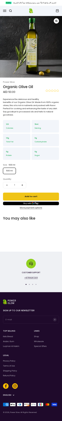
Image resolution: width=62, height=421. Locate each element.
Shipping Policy (10, 370)
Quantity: (7, 179)
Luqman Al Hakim (11, 346)
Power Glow (9, 82)
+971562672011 (31, 277)
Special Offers (40, 346)
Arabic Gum (8, 341)
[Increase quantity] (22, 185)
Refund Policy (9, 375)
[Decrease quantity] (7, 185)
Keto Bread (8, 336)
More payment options (31, 207)
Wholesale (39, 341)
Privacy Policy (9, 361)
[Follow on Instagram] (15, 386)
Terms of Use (9, 366)
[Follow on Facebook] (6, 386)
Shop (36, 336)
